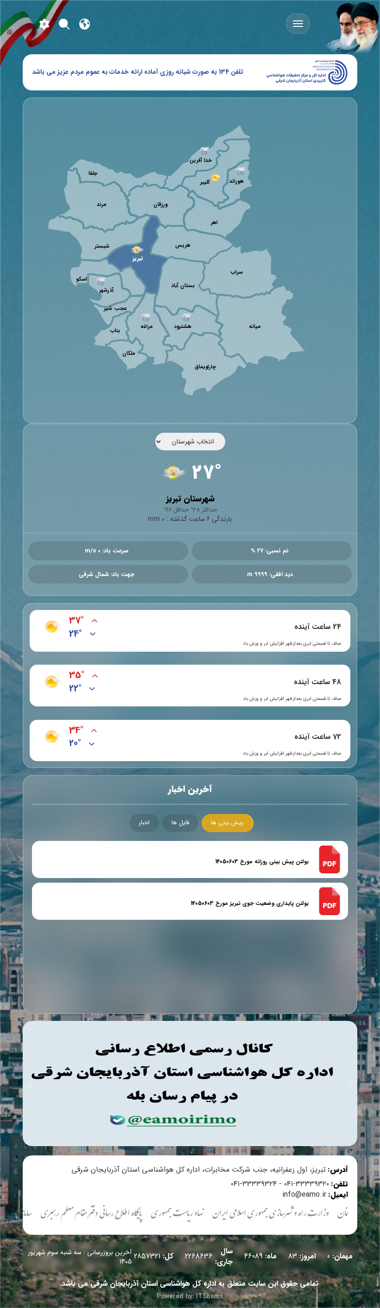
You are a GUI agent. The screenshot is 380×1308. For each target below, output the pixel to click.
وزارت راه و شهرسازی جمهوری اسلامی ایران (289, 1215)
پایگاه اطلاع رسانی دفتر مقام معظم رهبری (109, 1215)
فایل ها (180, 822)
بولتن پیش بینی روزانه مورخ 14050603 (262, 862)
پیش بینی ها (227, 822)
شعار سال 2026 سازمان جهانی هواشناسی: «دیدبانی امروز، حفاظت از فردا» (144, 72)
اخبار (144, 822)
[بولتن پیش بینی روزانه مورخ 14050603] (329, 859)
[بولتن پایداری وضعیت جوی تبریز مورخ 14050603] (329, 901)
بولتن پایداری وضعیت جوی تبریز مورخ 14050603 (250, 903)
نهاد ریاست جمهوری (196, 1215)
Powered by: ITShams (190, 1296)
